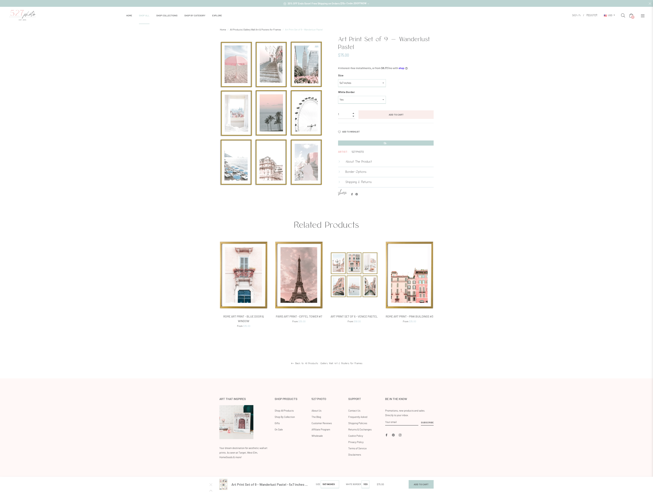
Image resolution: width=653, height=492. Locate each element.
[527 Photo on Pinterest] (393, 434)
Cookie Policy (355, 436)
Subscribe (427, 422)
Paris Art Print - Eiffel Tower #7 (299, 316)
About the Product (358, 161)
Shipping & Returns (358, 182)
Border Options (355, 171)
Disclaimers (354, 455)
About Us (316, 411)
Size (341, 75)
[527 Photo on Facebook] (386, 434)
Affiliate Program (321, 429)
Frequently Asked (357, 417)
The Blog (316, 417)
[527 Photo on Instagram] (400, 434)
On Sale (279, 429)
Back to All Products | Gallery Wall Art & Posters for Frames (328, 363)
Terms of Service (357, 448)
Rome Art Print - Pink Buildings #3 (409, 316)
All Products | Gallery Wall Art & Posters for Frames (255, 30)
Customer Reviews (322, 423)
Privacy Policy (356, 442)
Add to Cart (421, 484)
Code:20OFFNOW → (358, 3)
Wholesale (317, 436)
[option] (243, 288)
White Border (346, 92)
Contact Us (354, 411)
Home (223, 30)
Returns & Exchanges (360, 429)
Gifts (277, 423)
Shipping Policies (357, 423)
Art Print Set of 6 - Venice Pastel (354, 316)
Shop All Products (284, 411)
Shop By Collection (285, 417)
